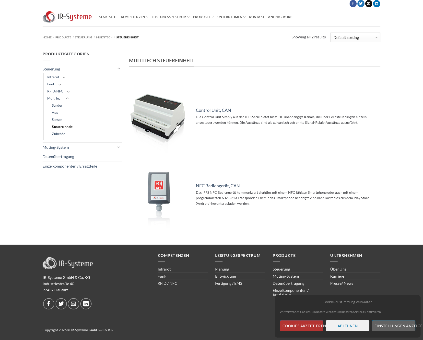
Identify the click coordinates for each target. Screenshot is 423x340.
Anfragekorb (280, 17)
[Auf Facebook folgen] (353, 3)
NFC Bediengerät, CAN (218, 185)
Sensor (57, 119)
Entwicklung (225, 276)
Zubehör (58, 134)
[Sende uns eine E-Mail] (368, 3)
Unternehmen (229, 17)
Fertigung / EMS (228, 283)
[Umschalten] (119, 69)
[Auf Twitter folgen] (360, 3)
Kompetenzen (133, 17)
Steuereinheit (62, 127)
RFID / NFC (167, 283)
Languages (331, 4)
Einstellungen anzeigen (395, 326)
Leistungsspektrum (169, 17)
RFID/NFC (55, 91)
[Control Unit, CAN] (159, 117)
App (55, 112)
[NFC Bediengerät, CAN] (159, 195)
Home (47, 37)
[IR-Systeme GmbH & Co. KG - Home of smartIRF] (67, 17)
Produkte (202, 17)
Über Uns (338, 269)
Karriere (337, 276)
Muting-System (56, 147)
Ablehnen (348, 326)
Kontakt (257, 17)
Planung (222, 269)
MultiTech (104, 37)
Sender (57, 105)
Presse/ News (341, 283)
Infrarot (53, 77)
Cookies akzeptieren (302, 326)
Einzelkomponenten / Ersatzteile (70, 166)
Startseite (108, 17)
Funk (51, 84)
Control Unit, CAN (213, 110)
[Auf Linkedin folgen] (376, 3)
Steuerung (83, 37)
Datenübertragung (58, 156)
